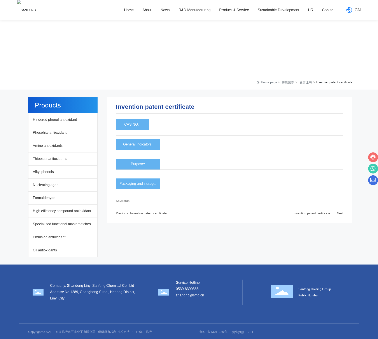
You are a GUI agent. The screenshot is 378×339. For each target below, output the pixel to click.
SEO (250, 332)
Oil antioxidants (45, 250)
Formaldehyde (44, 198)
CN (358, 9)
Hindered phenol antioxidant (55, 119)
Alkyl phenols (43, 172)
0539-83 (182, 289)
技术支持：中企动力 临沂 (134, 332)
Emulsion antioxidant (49, 237)
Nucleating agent (46, 185)
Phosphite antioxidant (49, 132)
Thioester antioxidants (50, 159)
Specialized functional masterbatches (62, 224)
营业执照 (238, 332)
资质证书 (305, 82)
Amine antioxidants (48, 145)
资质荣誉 (288, 82)
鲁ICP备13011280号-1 (214, 332)
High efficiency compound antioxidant (62, 211)
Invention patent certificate (148, 213)
